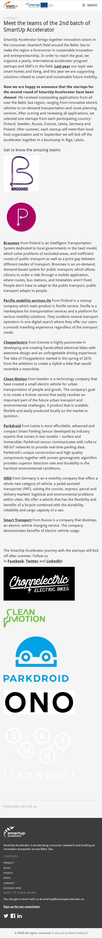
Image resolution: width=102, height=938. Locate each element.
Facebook (16, 561)
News (7, 878)
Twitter (32, 561)
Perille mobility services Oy (27, 301)
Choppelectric (16, 342)
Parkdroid (12, 426)
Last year (62, 66)
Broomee (11, 243)
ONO (8, 478)
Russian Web (12, 888)
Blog (7, 868)
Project (9, 863)
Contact (9, 883)
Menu (91, 5)
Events (8, 873)
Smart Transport (18, 520)
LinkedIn (54, 561)
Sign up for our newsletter (22, 906)
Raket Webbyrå (78, 933)
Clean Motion (15, 379)
